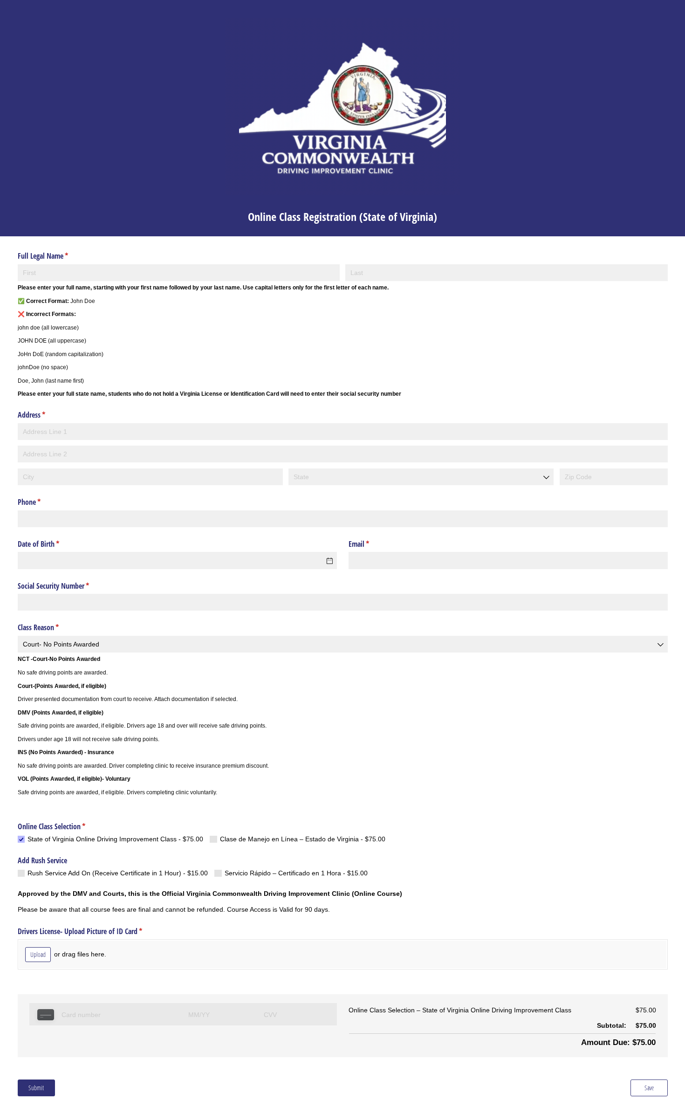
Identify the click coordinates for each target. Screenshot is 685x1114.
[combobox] (421, 476)
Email (371, 544)
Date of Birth (50, 544)
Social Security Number (65, 586)
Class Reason (50, 627)
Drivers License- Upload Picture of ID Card (92, 931)
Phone (41, 502)
